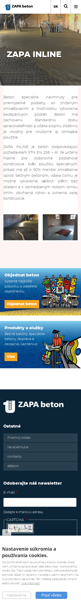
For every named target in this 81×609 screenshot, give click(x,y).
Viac (11, 356)
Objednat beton (22, 304)
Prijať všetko (51, 595)
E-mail (9, 492)
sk (56, 6)
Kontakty (14, 456)
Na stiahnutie (17, 447)
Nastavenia (16, 595)
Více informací (30, 583)
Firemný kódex (19, 437)
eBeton (13, 466)
